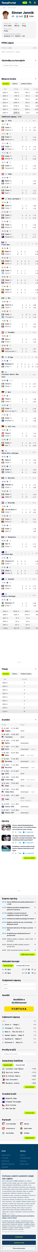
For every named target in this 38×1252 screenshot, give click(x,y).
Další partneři (29, 1138)
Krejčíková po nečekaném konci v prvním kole (19, 934)
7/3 (27, 113)
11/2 (26, 96)
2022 (4, 106)
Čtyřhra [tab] (14, 83)
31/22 (15, 614)
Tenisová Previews (25, 1158)
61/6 (16, 96)
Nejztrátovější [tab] (20, 1065)
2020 (4, 113)
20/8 (26, 611)
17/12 (26, 614)
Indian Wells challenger (10, 453)
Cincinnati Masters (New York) (10, 375)
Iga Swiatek (5, 1167)
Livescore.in (10, 1128)
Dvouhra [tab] (6, 83)
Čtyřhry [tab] (14, 674)
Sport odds (28, 1128)
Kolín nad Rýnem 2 (14, 199)
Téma (19, 832)
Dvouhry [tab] (6, 674)
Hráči (4, 7)
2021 (4, 109)
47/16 (15, 106)
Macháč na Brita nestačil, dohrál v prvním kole (18, 945)
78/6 (15, 99)
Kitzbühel (11, 332)
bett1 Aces (11, 426)
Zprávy (26, 1124)
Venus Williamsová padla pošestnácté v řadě (20, 903)
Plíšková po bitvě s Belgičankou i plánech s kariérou (18, 908)
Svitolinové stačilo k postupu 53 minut (20, 918)
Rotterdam (11, 503)
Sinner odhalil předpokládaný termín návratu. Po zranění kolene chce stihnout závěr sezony (24, 827)
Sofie (10, 120)
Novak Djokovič (6, 1155)
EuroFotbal (10, 1133)
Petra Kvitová (5, 1161)
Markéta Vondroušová (8, 1164)
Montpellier (12, 537)
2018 (4, 614)
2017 (4, 618)
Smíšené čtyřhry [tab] (26, 83)
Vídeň (10, 174)
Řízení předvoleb (19, 1248)
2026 (4, 92)
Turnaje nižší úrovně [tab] (23, 965)
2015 (4, 625)
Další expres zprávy (27, 954)
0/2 (16, 625)
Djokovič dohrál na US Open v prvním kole (20, 929)
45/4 (15, 92)
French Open (6, 245)
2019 (4, 611)
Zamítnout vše (19, 1242)
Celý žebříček (29, 1087)
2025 (4, 96)
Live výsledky (11, 1124)
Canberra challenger (9, 596)
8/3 (27, 102)
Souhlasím (19, 1237)
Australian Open (7, 554)
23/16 (15, 113)
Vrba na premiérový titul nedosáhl (18, 950)
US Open (10, 357)
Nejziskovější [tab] (8, 1065)
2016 (4, 621)
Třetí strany (11, 1214)
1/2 (16, 621)
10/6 (26, 109)
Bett (9, 392)
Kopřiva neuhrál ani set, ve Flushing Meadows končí (19, 923)
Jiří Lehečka (5, 1158)
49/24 (15, 109)
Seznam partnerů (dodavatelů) (13, 1231)
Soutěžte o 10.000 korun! (19, 1001)
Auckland (11, 579)
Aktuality (22, 1155)
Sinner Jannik (12, 7)
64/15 (15, 102)
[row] (19, 92)
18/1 (26, 92)
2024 (4, 99)
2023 (4, 102)
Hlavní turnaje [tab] (8, 965)
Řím (9, 298)
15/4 (26, 106)
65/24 (15, 611)
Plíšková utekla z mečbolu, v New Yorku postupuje (20, 940)
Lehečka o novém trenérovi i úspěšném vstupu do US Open (17, 914)
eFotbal (26, 1133)
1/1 (16, 618)
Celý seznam (30, 1113)
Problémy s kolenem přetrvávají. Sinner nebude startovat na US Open (23, 848)
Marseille (11, 478)
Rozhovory (23, 1161)
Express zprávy (24, 1164)
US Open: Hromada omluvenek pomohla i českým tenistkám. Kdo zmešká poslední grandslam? (24, 838)
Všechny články (29, 858)
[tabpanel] (19, 358)
